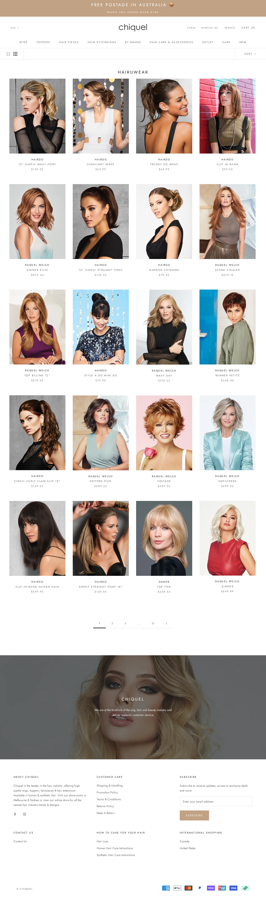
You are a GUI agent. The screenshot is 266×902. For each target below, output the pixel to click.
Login (191, 27)
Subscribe (194, 815)
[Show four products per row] (15, 54)
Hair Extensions (102, 42)
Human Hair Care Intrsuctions (115, 848)
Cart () (249, 28)
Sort (249, 54)
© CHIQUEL (25, 889)
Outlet (208, 42)
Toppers (43, 42)
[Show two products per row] (8, 54)
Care (226, 42)
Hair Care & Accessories (171, 42)
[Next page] (166, 623)
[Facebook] (15, 814)
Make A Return (105, 813)
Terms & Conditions (109, 799)
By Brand (133, 42)
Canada (184, 841)
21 (153, 623)
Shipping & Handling (110, 785)
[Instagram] (24, 814)
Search (230, 27)
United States (188, 848)
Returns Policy (105, 806)
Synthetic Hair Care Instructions (116, 855)
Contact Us (20, 841)
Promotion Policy (107, 792)
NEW (243, 42)
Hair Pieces (69, 42)
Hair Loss (102, 841)
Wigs (23, 42)
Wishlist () (209, 27)
